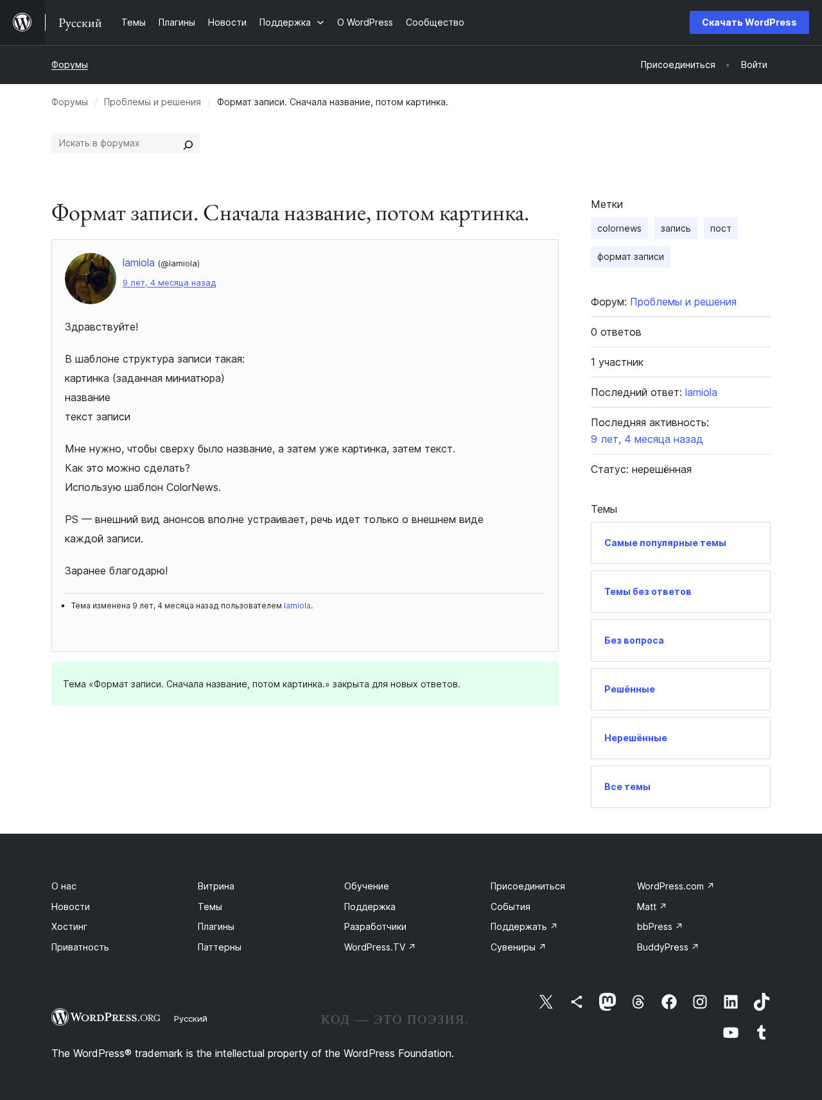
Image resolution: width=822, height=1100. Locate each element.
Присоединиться (528, 886)
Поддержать (524, 926)
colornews (619, 228)
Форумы (69, 64)
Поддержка (370, 906)
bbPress (660, 926)
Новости (70, 906)
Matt (652, 906)
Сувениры (519, 946)
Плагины (216, 926)
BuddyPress (668, 946)
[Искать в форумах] (188, 143)
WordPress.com (676, 886)
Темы (210, 906)
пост (720, 228)
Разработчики (375, 926)
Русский (190, 1018)
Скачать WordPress (749, 22)
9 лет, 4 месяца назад (169, 283)
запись (676, 228)
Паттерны (219, 946)
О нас (63, 886)
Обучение (366, 886)
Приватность (80, 946)
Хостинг (69, 926)
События (510, 906)
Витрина (216, 886)
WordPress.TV (380, 946)
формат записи (630, 256)
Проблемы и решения (152, 101)
